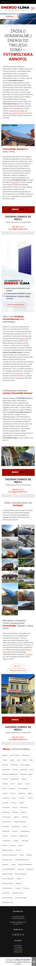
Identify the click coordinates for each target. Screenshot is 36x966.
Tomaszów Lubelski (26, 774)
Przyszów (26, 888)
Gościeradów (6, 817)
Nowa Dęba (6, 769)
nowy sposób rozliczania (17, 113)
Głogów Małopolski (20, 822)
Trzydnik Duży (6, 841)
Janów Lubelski (14, 755)
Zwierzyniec (23, 807)
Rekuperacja (18, 952)
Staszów (5, 779)
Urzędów (16, 841)
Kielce (31, 769)
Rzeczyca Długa (7, 898)
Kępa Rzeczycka (17, 893)
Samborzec (6, 831)
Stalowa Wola (25, 765)
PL (30, 2)
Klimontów (5, 826)
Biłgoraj (4, 755)
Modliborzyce (23, 836)
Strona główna (7, 25)
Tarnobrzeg (23, 769)
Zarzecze (13, 845)
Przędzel (17, 888)
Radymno (5, 864)
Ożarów (27, 784)
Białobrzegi (5, 812)
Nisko (31, 760)
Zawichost (24, 817)
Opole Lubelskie (23, 788)
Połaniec (5, 784)
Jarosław (5, 803)
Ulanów (19, 879)
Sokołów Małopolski (8, 869)
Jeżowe (4, 793)
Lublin (18, 760)
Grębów (21, 803)
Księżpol (5, 836)
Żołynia (13, 864)
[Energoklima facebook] (15, 935)
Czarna (20, 845)
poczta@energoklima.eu (18, 229)
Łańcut (12, 784)
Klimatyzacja (18, 945)
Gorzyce (14, 807)
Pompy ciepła (18, 950)
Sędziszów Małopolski (25, 864)
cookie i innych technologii (22, 959)
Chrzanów (22, 798)
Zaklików (16, 817)
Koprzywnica (16, 826)
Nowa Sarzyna (6, 822)
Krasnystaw (6, 807)
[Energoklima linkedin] (23, 935)
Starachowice (14, 779)
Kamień (4, 845)
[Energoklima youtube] (20, 935)
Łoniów (24, 826)
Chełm (4, 788)
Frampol (14, 831)
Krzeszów (15, 812)
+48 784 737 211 (6, 2)
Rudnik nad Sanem (20, 874)
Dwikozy (19, 784)
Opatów (24, 779)
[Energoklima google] (13, 935)
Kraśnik (4, 760)
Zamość (14, 769)
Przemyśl (14, 803)
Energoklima (15, 182)
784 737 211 (17, 666)
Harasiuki (18, 883)
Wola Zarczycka (7, 888)
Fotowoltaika (18, 948)
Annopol (23, 812)
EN (34, 2)
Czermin (18, 850)
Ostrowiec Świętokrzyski (9, 774)
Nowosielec (6, 893)
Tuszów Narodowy (8, 879)
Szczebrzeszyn (24, 831)
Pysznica (13, 793)
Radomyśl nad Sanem (22, 860)
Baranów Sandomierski (9, 855)
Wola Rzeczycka (7, 902)
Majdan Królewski (7, 850)
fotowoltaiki (18, 373)
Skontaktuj (28, 654)
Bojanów (29, 855)
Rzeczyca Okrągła (20, 898)
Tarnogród (13, 836)
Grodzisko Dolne (7, 860)
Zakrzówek (24, 841)
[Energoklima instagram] (18, 935)
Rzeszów (5, 765)
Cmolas (21, 855)
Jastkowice (21, 793)
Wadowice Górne (7, 883)
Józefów (30, 798)
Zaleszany (21, 869)
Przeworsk (5, 798)
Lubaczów (12, 788)
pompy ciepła (23, 338)
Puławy (14, 798)
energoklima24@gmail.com (18, 922)
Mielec (25, 760)
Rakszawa (30, 869)
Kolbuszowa (25, 755)
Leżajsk (12, 760)
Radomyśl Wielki (7, 874)
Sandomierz (14, 765)
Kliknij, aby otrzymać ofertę (15, 304)
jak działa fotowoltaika (16, 111)
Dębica (30, 793)
